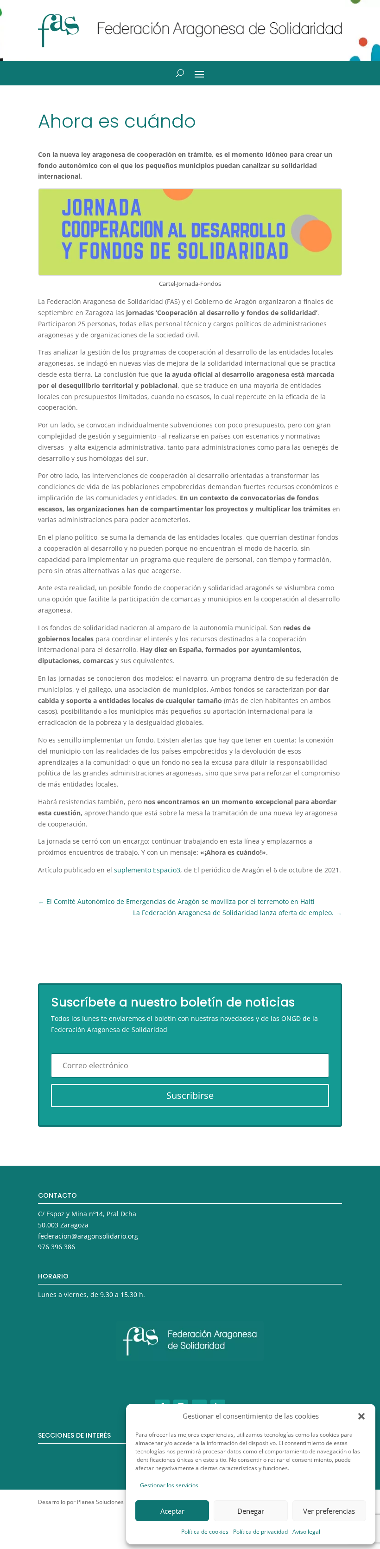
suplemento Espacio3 (147, 869)
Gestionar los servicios (169, 1485)
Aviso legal (306, 1532)
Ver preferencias (329, 1511)
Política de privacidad (260, 1532)
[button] (361, 1416)
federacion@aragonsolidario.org (88, 1236)
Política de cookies (204, 1532)
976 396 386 (56, 1246)
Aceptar (172, 1511)
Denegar (250, 1511)
